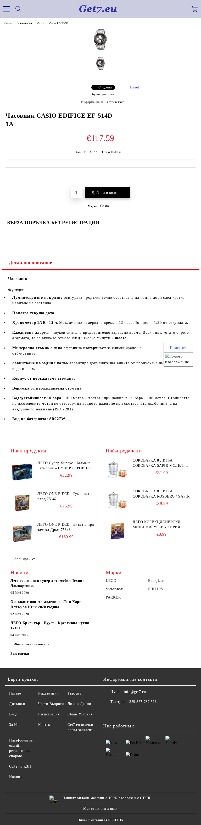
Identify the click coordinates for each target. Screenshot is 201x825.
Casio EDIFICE (58, 23)
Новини (16, 777)
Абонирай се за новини (32, 644)
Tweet (134, 87)
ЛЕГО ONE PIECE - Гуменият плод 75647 (63, 496)
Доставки (17, 704)
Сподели (105, 87)
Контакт (45, 725)
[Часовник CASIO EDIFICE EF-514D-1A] (100, 49)
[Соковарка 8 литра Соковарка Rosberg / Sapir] (117, 500)
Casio (40, 23)
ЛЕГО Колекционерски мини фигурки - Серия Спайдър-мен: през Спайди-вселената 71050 (159, 525)
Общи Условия (80, 714)
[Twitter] (121, 712)
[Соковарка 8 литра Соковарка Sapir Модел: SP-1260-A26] (117, 469)
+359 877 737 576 (142, 702)
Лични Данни (79, 704)
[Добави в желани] (188, 176)
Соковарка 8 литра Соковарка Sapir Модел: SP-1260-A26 (158, 463)
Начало (8, 23)
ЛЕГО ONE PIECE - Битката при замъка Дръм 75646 (65, 527)
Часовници (25, 23)
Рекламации (48, 693)
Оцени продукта (102, 94)
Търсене (74, 693)
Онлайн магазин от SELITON (100, 820)
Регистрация (48, 714)
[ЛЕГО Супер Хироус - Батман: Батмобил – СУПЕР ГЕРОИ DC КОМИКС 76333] (22, 472)
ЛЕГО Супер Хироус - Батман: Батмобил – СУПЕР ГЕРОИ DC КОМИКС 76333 (64, 466)
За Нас (14, 725)
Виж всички (19, 653)
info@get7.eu (135, 692)
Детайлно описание (30, 262)
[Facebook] (110, 712)
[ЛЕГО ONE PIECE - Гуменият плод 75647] (22, 503)
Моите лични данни (100, 808)
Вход (13, 714)
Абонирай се (25, 559)
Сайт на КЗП (20, 766)
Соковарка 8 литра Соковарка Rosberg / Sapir (161, 493)
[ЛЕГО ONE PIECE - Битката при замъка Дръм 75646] (22, 534)
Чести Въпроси (51, 704)
